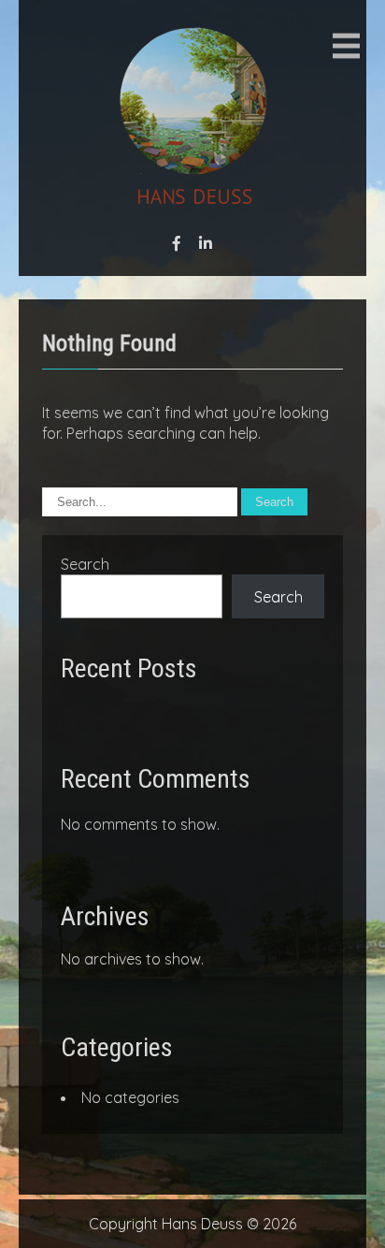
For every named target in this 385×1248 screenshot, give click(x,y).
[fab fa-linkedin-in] (206, 243)
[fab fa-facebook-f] (176, 243)
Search (85, 564)
